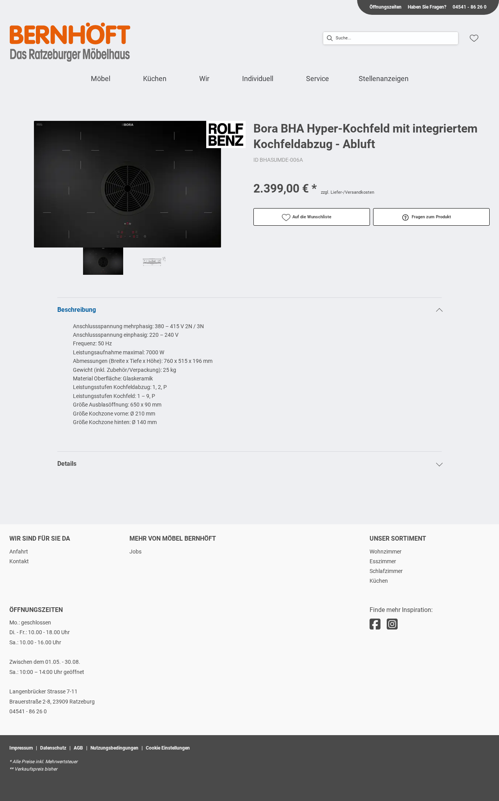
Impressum (21, 748)
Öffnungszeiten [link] (386, 7)
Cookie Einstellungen (168, 748)
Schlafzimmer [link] (386, 571)
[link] (100, 78)
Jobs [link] (135, 551)
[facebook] (375, 624)
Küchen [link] (379, 581)
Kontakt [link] (19, 561)
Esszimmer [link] (383, 561)
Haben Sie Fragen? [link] (427, 7)
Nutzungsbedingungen (114, 748)
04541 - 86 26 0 (28, 711)
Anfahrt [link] (18, 551)
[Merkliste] (474, 38)
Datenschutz (53, 748)
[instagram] (392, 624)
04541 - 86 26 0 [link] (470, 7)
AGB (78, 748)
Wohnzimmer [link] (386, 551)
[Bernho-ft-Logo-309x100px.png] (70, 42)
